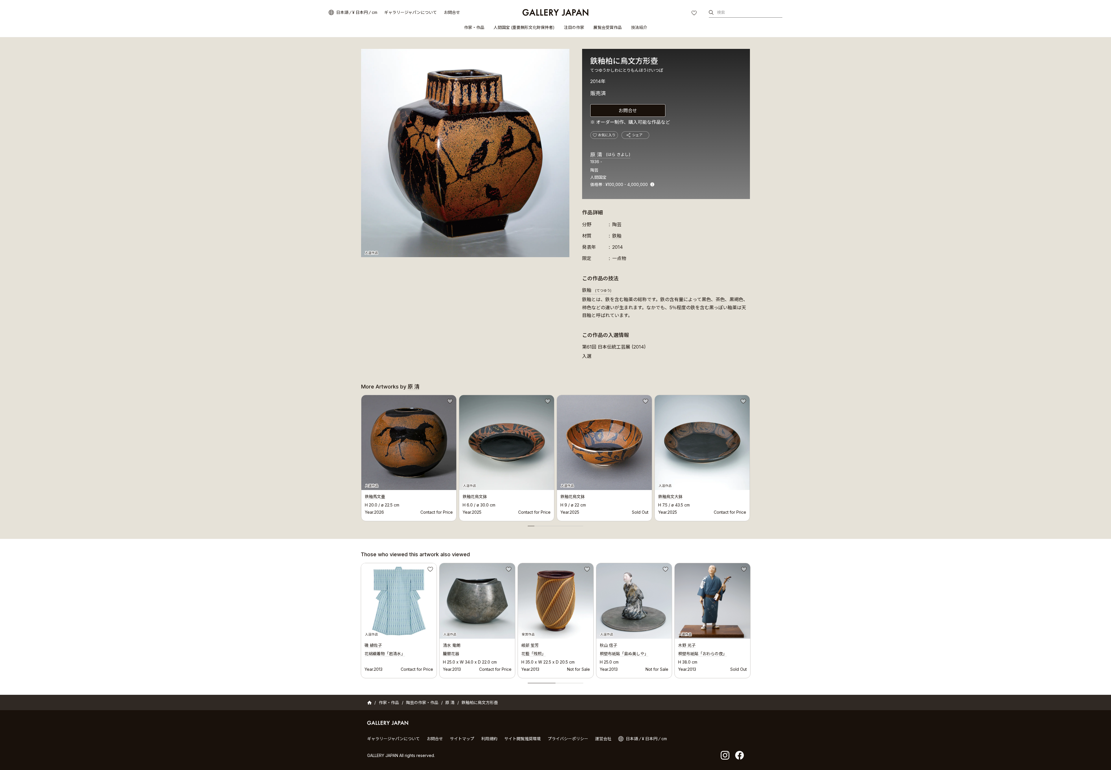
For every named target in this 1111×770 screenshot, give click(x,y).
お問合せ (452, 12)
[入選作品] (465, 153)
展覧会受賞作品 (607, 27)
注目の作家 (574, 27)
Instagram (725, 755)
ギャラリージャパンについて (410, 12)
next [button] (749, 456)
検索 (721, 12)
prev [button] (361, 456)
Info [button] (652, 184)
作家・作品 (474, 27)
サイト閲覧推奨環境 (522, 738)
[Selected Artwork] (399, 601)
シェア (637, 135)
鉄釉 (616, 236)
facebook (739, 755)
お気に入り (694, 13)
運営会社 (603, 738)
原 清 (610, 155)
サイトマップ (462, 738)
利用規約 (489, 738)
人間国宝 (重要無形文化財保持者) (524, 27)
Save (449, 402)
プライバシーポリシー (568, 738)
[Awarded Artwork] (555, 601)
